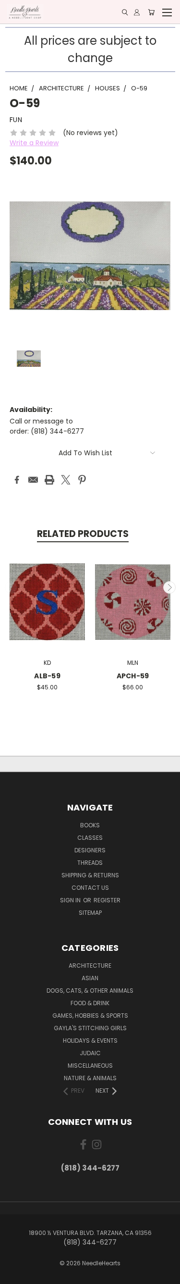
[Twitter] (66, 480)
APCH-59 (133, 676)
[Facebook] (17, 480)
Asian (90, 978)
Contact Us (90, 888)
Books (90, 825)
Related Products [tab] (83, 533)
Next (169, 587)
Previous (11, 587)
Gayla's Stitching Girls (90, 1028)
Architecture (90, 965)
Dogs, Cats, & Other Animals (90, 990)
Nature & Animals (90, 1078)
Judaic (90, 1053)
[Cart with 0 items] (151, 12)
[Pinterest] (82, 480)
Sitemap (90, 913)
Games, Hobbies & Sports (90, 1015)
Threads (90, 863)
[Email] (33, 480)
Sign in (71, 900)
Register (107, 900)
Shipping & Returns (90, 875)
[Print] (49, 480)
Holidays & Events (90, 1040)
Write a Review (34, 143)
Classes (90, 838)
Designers (90, 850)
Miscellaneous (90, 1065)
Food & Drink (90, 1003)
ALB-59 (47, 676)
